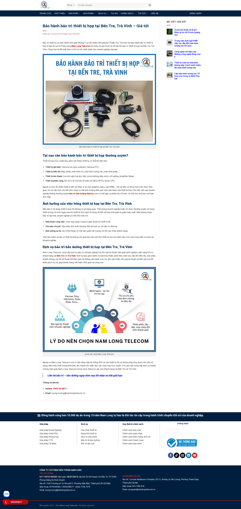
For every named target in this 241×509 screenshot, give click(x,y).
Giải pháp (73, 13)
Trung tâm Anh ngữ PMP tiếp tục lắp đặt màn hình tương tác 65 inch (186, 43)
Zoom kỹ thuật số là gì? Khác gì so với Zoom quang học (187, 32)
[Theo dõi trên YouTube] (194, 455)
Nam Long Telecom (71, 34)
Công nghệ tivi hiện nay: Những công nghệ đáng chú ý (187, 54)
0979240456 (55, 487)
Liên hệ (154, 13)
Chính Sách (127, 13)
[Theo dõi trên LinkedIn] (188, 455)
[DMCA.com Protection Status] (173, 430)
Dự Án (114, 13)
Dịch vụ (102, 13)
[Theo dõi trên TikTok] (176, 455)
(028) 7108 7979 (82, 487)
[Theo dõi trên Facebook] (170, 455)
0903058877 (68, 487)
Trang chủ (45, 13)
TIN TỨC (142, 13)
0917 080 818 (138, 486)
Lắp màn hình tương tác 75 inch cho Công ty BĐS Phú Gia (187, 76)
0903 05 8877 (60, 388)
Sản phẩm (88, 13)
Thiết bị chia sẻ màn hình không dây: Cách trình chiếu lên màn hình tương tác (187, 65)
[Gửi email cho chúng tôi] (182, 455)
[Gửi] (150, 5)
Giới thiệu (59, 13)
